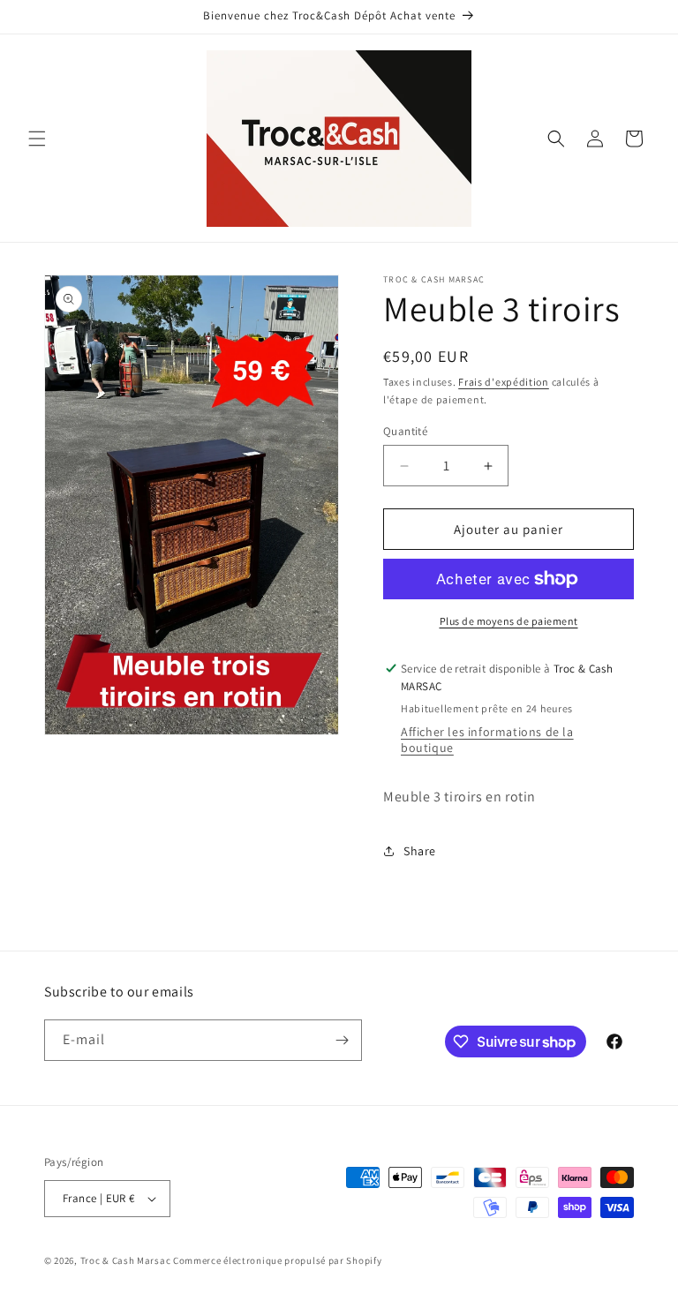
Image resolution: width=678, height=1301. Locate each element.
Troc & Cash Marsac (125, 1260)
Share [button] (419, 851)
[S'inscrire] (341, 1040)
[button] (37, 138)
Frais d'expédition (503, 381)
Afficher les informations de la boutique (487, 740)
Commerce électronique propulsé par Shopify (277, 1260)
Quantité (405, 431)
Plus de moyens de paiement (509, 621)
